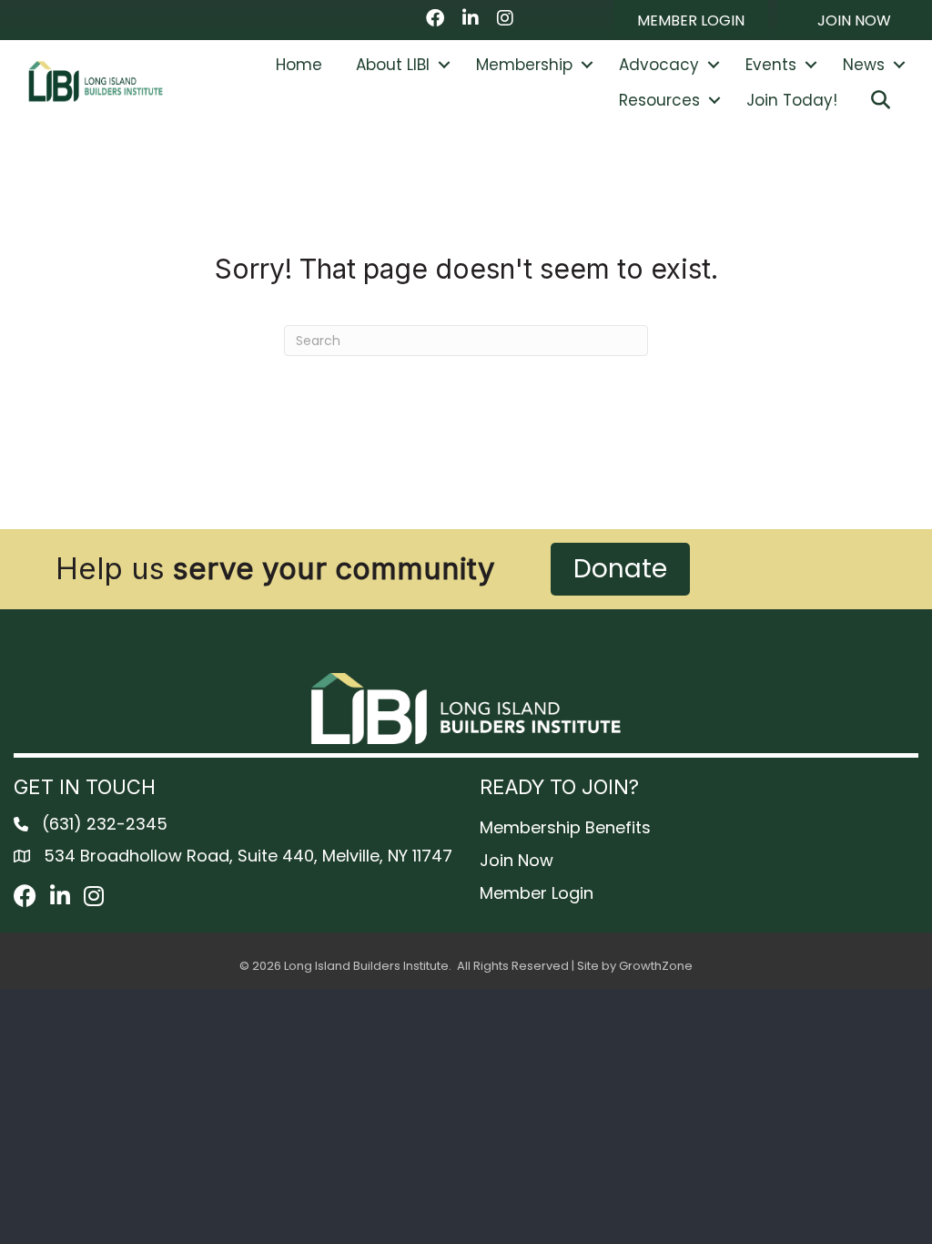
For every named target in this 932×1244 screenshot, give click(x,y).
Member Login (536, 893)
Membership (524, 65)
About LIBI (393, 65)
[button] (690, 20)
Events (770, 65)
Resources (659, 100)
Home (299, 65)
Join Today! (791, 100)
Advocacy (659, 65)
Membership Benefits (565, 827)
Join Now (516, 860)
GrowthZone (656, 965)
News (864, 65)
